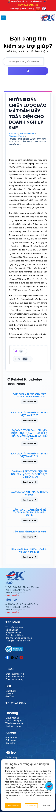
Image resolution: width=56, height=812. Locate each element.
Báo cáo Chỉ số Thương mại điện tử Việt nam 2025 (29, 550)
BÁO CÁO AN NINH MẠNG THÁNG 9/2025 (29, 493)
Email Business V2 (14, 674)
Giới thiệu (14, 9)
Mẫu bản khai (11, 630)
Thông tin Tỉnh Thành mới (18, 641)
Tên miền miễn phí (14, 627)
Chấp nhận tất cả (13, 806)
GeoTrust (9, 696)
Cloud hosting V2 (13, 720)
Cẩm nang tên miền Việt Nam (29, 531)
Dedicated (10, 743)
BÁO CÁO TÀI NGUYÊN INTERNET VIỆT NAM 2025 (29, 414)
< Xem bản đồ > (12, 595)
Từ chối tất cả (31, 806)
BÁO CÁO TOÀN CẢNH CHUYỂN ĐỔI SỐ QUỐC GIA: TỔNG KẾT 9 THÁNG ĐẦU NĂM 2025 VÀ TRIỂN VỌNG (29, 434)
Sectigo (9, 694)
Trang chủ (13, 133)
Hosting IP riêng (13, 726)
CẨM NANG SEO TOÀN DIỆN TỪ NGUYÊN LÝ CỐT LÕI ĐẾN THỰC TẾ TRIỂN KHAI (29, 474)
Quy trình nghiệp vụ (14, 635)
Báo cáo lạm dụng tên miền (18, 638)
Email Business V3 (14, 676)
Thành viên (27, 9)
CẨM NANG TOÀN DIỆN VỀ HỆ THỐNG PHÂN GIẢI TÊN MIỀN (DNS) (29, 512)
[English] (44, 9)
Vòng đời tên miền (14, 632)
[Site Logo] (47, 17)
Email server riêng (14, 679)
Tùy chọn (46, 805)
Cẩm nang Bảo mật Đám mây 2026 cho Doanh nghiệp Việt (29, 395)
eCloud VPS (11, 737)
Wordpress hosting (14, 723)
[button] (3, 17)
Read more (28, 401)
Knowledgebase (27, 133)
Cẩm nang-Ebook (16, 136)
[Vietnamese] (38, 9)
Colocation (10, 740)
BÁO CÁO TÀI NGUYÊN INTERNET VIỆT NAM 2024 (29, 455)
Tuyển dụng (11, 757)
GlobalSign (10, 691)
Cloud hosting (12, 718)
